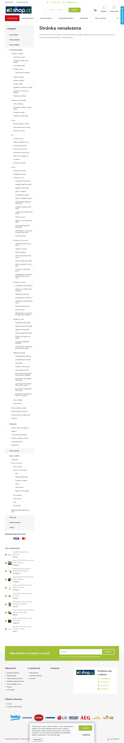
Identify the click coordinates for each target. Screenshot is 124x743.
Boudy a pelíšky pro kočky (21, 124)
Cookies (9, 704)
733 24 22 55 (105, 682)
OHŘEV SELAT (20, 310)
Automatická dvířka (19, 66)
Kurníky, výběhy (18, 84)
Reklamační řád (11, 676)
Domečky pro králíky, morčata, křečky (22, 108)
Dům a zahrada (14, 451)
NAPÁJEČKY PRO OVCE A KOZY (23, 244)
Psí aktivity (16, 159)
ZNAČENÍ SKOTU (20, 236)
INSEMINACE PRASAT (22, 294)
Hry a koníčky (17, 495)
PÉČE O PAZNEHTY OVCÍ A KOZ (23, 265)
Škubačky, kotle (18, 69)
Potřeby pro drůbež (17, 54)
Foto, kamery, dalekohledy (19, 435)
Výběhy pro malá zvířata (20, 116)
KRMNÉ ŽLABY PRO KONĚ (23, 326)
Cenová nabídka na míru (14, 684)
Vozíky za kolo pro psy (20, 149)
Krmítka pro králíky (19, 112)
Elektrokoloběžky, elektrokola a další (20, 511)
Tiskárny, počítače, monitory (19, 438)
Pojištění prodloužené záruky (15, 681)
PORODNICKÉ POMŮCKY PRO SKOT (23, 203)
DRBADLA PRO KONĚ (22, 330)
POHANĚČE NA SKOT (22, 195)
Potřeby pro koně (18, 319)
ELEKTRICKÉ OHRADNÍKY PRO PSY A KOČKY (23, 395)
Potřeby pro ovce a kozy (20, 240)
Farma (13, 167)
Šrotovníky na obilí (19, 57)
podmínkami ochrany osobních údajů (89, 657)
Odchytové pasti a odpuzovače (20, 415)
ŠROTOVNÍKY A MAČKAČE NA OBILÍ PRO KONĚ (23, 347)
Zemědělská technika (19, 174)
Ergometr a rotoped (21, 480)
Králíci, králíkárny (18, 104)
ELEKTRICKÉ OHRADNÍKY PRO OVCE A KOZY (23, 384)
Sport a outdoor (14, 456)
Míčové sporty (17, 467)
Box (16, 473)
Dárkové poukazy (14, 522)
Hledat (75, 10)
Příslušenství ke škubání (22, 73)
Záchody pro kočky (19, 131)
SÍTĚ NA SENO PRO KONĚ (23, 333)
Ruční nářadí (17, 403)
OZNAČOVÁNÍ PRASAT (22, 306)
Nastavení (37, 740)
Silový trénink (19, 487)
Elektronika (13, 424)
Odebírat (108, 652)
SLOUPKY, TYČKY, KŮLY (22, 367)
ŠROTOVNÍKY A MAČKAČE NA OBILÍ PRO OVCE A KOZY (23, 276)
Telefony (13, 431)
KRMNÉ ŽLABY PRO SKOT (23, 185)
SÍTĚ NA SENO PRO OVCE (23, 261)
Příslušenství (15, 445)
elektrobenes (104, 685)
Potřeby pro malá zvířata (18, 100)
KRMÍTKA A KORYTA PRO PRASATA (23, 290)
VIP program (11, 690)
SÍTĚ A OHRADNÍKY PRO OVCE (23, 256)
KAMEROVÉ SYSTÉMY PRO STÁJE (24, 213)
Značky (11, 527)
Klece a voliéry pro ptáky (18, 408)
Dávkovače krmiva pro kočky (22, 127)
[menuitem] (12, 18)
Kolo (14, 502)
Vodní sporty (17, 499)
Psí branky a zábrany (19, 163)
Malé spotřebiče (14, 45)
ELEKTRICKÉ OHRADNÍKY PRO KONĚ (23, 389)
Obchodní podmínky (22, 2)
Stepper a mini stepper (22, 491)
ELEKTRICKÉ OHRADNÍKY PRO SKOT (23, 379)
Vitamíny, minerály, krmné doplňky (21, 61)
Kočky (13, 120)
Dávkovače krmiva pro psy (21, 152)
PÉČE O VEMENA (20, 192)
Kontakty (32, 678)
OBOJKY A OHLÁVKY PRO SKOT (23, 221)
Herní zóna (12, 517)
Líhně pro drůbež (18, 80)
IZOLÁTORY (19, 363)
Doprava (9, 687)
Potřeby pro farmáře (19, 171)
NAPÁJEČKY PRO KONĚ (22, 323)
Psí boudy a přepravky (20, 146)
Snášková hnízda (18, 77)
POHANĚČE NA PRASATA (23, 298)
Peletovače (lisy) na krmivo (19, 411)
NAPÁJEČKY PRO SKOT (22, 181)
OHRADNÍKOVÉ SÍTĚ (22, 370)
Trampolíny (14, 460)
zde (58, 735)
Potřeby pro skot (18, 178)
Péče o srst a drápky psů (20, 156)
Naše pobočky (9, 2)
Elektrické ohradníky (19, 353)
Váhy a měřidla (17, 400)
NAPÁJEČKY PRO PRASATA (24, 286)
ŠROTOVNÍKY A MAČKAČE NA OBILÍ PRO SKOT (23, 231)
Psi (12, 135)
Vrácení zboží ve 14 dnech (15, 678)
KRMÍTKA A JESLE (21, 249)
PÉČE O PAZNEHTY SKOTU (23, 198)
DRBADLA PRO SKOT (22, 188)
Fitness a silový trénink (20, 470)
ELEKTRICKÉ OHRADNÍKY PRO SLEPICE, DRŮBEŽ (23, 374)
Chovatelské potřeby (15, 50)
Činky (17, 484)
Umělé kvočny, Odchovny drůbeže (21, 91)
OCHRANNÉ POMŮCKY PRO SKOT (22, 226)
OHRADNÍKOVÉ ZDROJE (23, 356)
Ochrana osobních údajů (14, 706)
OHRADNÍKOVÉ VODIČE (23, 360)
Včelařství (14, 418)
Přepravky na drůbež (19, 96)
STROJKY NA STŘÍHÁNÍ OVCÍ (22, 270)
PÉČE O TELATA (20, 217)
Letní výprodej (13, 35)
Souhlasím (85, 728)
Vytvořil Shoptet (114, 739)
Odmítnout (86, 735)
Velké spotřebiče (14, 40)
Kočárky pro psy (18, 139)
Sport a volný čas (16, 463)
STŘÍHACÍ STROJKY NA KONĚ (22, 337)
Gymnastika (16, 506)
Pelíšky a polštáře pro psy (21, 142)
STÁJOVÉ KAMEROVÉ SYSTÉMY (22, 342)
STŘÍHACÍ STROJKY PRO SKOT (23, 208)
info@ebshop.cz (105, 679)
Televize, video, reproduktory (19, 428)
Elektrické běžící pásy (21, 477)
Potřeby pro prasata (19, 282)
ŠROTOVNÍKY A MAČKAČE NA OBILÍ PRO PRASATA (23, 314)
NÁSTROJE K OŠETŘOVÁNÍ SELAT (24, 302)
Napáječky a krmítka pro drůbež (22, 87)
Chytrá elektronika (16, 442)
